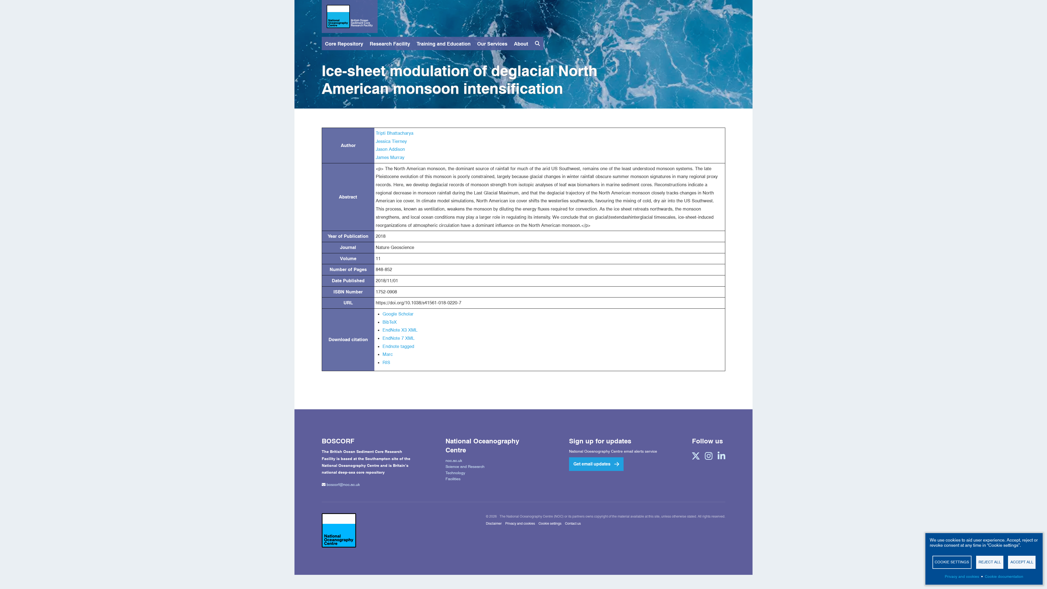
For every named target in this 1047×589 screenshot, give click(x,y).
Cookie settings (549, 523)
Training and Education (444, 44)
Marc (388, 354)
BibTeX (390, 322)
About (521, 44)
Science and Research (465, 466)
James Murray (390, 157)
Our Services (492, 44)
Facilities (453, 479)
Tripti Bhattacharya (394, 133)
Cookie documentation (1004, 576)
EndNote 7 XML (398, 338)
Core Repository (344, 44)
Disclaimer (494, 523)
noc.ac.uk (454, 460)
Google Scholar (398, 314)
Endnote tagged (398, 346)
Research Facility (390, 44)
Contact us (573, 523)
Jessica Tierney (391, 141)
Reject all (990, 562)
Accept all (1021, 562)
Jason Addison (390, 149)
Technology (455, 473)
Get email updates (591, 464)
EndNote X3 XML (400, 330)
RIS (386, 362)
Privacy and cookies (520, 523)
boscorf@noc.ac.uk (343, 484)
